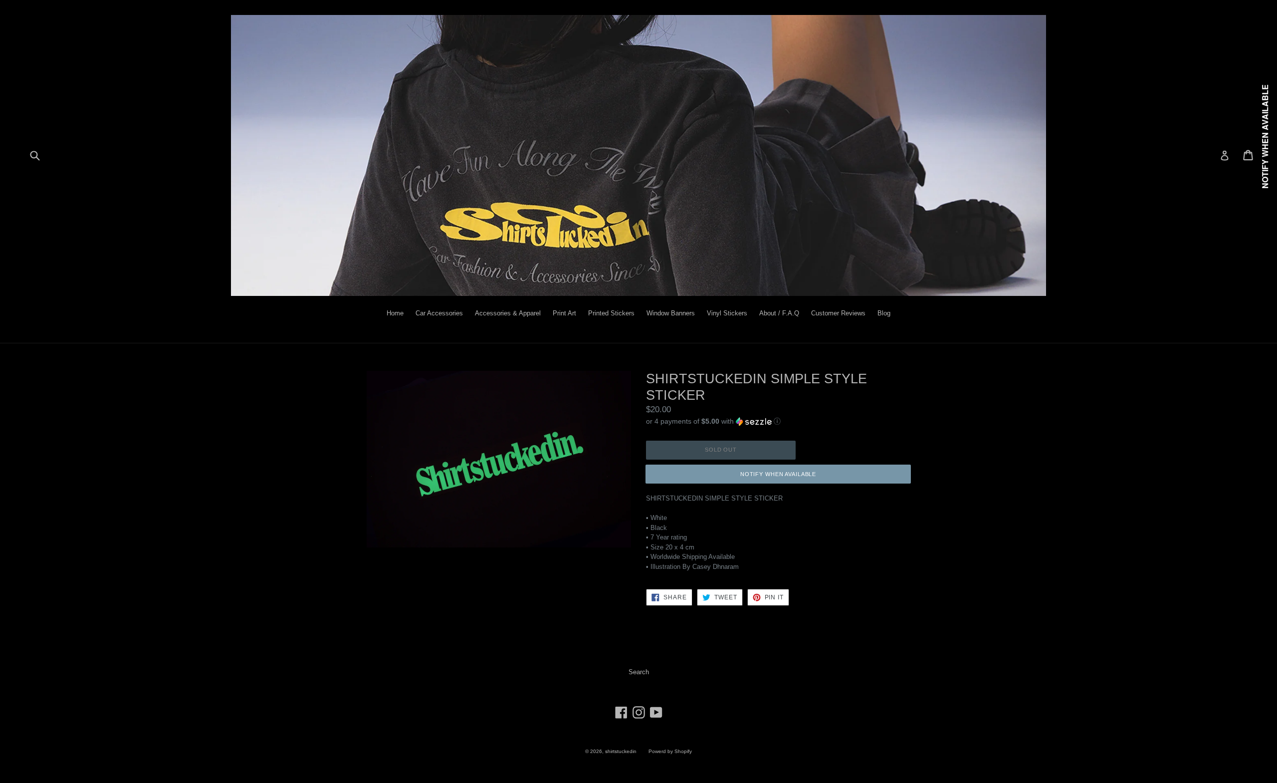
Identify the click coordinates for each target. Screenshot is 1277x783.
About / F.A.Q (779, 313)
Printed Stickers (611, 313)
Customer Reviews (838, 313)
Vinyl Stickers (727, 313)
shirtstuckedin (621, 751)
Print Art (564, 313)
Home (395, 313)
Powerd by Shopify (670, 751)
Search (639, 672)
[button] (778, 421)
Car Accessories (439, 313)
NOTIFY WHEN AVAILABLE (778, 474)
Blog (883, 313)
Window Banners (670, 313)
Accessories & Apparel (508, 313)
